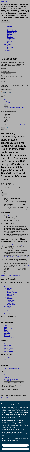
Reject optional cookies (15, 449)
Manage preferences (7, 438)
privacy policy (11, 432)
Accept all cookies (15, 445)
